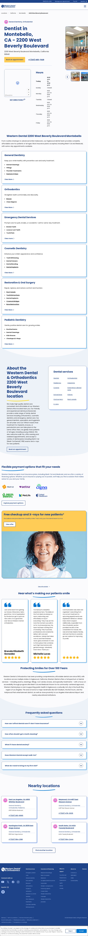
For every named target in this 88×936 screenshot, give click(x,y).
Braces (8, 199)
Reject (71, 931)
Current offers (44, 891)
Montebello (22, 13)
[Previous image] (67, 77)
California (13, 13)
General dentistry (30, 878)
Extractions (58, 395)
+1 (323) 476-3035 (66, 813)
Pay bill (75, 1)
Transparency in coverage (20, 922)
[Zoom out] (28, 92)
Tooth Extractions (13, 295)
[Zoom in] (28, 89)
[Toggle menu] (85, 6)
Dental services (30, 869)
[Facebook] (13, 883)
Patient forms (63, 878)
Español (83, 1)
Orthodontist (72, 378)
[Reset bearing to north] (28, 94)
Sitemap (3, 917)
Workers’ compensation (47, 886)
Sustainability (74, 880)
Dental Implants (12, 267)
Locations (4, 13)
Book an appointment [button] (14, 59)
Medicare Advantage (46, 872)
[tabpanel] (15, 630)
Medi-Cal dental (45, 875)
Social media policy (6, 920)
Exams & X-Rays (12, 174)
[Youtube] (2, 882)
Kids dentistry (29, 880)
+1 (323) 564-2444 (66, 839)
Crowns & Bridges (12, 301)
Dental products (30, 907)
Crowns (56, 388)
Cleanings (71, 383)
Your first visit (63, 875)
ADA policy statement (32, 920)
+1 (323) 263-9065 (16, 816)
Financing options (45, 888)
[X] (8, 883)
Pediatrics (57, 383)
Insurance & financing (47, 869)
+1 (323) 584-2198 (16, 839)
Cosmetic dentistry (31, 904)
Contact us (74, 872)
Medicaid (43, 878)
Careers (84, 869)
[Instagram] (18, 883)
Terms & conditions (12, 917)
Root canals (71, 399)
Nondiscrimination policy (25, 917)
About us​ (73, 869)
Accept (81, 931)
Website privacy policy (19, 920)
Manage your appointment (62, 1)
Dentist (56, 378)
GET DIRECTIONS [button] (16, 100)
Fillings (70, 395)
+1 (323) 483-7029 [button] (36, 59)
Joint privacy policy (6, 922)
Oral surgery (58, 399)
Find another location (44, 850)
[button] (44, 74)
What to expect (62, 870)
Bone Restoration (12, 304)
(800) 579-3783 (47, 1)
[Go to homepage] (8, 6)
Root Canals (10, 292)
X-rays (56, 404)
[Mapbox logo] (8, 95)
